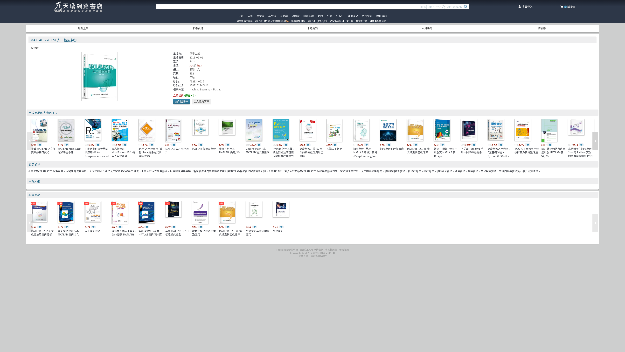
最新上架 (83, 28)
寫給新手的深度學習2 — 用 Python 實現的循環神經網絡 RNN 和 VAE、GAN (580, 154)
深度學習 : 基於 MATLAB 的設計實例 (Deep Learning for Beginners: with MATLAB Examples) (365, 156)
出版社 (340, 16)
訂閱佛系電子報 (378, 21)
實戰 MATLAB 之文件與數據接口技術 (43, 150)
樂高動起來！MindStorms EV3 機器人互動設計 (123, 152)
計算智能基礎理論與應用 (257, 232)
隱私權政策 (331, 249)
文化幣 (349, 21)
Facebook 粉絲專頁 (287, 249)
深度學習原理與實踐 (392, 149)
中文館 (260, 16)
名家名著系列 (337, 21)
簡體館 (284, 16)
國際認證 (308, 16)
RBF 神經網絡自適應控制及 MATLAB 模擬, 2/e (553, 152)
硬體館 (295, 16)
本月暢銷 (427, 28)
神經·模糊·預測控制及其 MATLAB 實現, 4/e (445, 152)
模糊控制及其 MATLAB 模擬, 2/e (229, 150)
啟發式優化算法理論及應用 (204, 232)
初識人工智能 (334, 149)
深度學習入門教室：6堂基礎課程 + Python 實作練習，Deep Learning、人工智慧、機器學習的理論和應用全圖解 (499, 158)
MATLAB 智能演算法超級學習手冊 (70, 150)
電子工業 (194, 53)
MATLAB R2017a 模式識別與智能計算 (418, 150)
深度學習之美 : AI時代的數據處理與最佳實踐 (311, 152)
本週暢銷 (312, 28)
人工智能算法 (92, 231)
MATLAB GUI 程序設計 (177, 150)
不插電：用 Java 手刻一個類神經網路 (472, 150)
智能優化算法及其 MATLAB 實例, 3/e (68, 232)
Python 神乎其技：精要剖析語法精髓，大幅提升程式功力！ (284, 152)
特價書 (542, 28)
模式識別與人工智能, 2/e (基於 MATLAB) (124, 232)
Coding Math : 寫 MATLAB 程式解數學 (258, 150)
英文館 (272, 16)
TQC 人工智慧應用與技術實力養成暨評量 (526, 150)
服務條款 (344, 249)
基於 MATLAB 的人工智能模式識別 (177, 232)
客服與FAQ (306, 249)
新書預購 (198, 28)
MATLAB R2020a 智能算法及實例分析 (42, 232)
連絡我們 (318, 249)
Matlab (217, 89)
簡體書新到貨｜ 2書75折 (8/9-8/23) (309, 21)
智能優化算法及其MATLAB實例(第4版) (150, 232)
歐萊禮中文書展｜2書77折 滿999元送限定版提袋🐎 (263, 21)
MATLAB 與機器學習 (204, 149)
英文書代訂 (361, 21)
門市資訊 (367, 16)
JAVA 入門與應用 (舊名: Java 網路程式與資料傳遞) (150, 152)
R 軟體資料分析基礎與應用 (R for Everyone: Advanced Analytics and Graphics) (97, 156)
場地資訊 (381, 16)
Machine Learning (199, 89)
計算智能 (278, 231)
